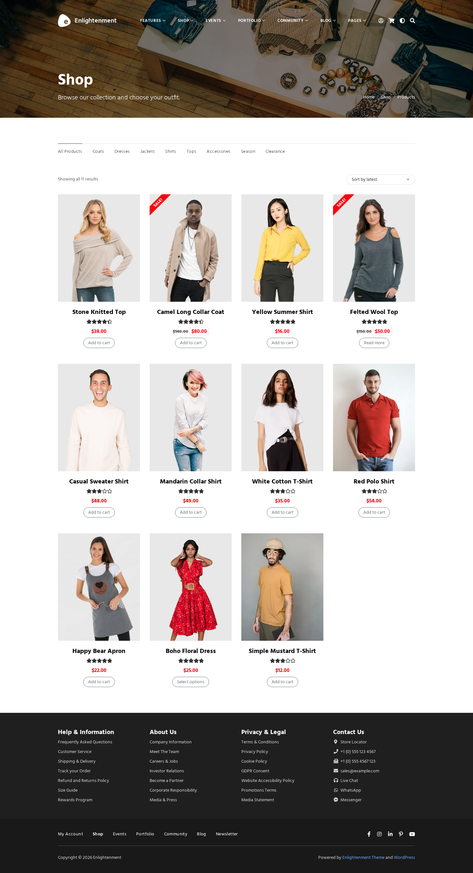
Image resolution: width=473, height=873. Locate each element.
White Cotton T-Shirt (282, 481)
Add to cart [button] (99, 343)
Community (176, 834)
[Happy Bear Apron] (99, 587)
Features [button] (150, 20)
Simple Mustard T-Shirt (282, 651)
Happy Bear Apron (98, 651)
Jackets (147, 151)
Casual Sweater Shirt (99, 481)
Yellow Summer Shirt (282, 311)
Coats (98, 151)
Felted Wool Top (374, 311)
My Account (70, 834)
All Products (70, 151)
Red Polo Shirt (374, 481)
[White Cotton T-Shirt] (282, 417)
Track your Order (74, 771)
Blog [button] (325, 20)
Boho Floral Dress (191, 651)
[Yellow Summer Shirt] (282, 248)
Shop (386, 97)
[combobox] (380, 179)
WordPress (404, 857)
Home (369, 97)
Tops (192, 151)
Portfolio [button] (249, 20)
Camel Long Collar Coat (190, 311)
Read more (374, 343)
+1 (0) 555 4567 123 (357, 761)
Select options (190, 682)
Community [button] (290, 20)
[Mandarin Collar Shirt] (191, 417)
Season (248, 151)
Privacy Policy (254, 752)
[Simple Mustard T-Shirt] (282, 587)
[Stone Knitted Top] (99, 248)
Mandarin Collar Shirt (191, 481)
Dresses (122, 151)
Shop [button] (183, 20)
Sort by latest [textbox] (364, 179)
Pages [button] (355, 20)
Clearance (275, 151)
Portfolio (145, 834)
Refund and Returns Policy (83, 781)
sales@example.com (359, 771)
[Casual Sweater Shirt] (99, 417)
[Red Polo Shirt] (374, 417)
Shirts (170, 151)
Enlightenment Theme (363, 857)
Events (119, 834)
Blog (201, 834)
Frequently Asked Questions (85, 742)
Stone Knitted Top (99, 311)
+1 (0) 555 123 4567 (357, 752)
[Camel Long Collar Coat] (191, 248)
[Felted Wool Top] (374, 248)
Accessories (218, 151)
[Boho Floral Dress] (191, 587)
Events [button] (213, 20)
